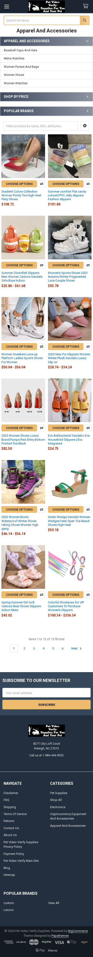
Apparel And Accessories (68, 825)
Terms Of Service (15, 814)
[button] (84, 126)
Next (74, 648)
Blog (7, 868)
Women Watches (15, 83)
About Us (10, 835)
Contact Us (11, 828)
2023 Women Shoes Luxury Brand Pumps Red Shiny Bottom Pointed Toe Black (23, 439)
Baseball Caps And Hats (20, 50)
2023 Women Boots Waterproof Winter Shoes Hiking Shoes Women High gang (19, 522)
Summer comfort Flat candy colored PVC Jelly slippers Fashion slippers (67, 195)
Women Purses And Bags (21, 66)
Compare (41, 183)
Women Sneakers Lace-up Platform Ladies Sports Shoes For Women (22, 358)
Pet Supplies (58, 793)
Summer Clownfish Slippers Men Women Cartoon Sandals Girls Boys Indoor (21, 276)
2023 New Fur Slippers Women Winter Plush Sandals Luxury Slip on (69, 358)
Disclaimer (11, 793)
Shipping (10, 807)
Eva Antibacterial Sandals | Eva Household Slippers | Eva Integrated (69, 439)
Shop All (56, 800)
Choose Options (19, 184)
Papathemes (60, 935)
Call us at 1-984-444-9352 (46, 755)
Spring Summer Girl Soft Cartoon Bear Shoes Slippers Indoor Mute (21, 606)
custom (9, 903)
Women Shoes (14, 75)
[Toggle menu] (6, 6)
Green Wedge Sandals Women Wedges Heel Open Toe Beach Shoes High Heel (69, 521)
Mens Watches (14, 58)
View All (53, 903)
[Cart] (86, 6)
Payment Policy (14, 854)
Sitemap (9, 875)
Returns (9, 821)
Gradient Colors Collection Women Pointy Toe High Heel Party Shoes (21, 195)
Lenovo (9, 910)
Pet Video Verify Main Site (21, 861)
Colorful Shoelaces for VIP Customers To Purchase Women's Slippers (66, 606)
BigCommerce (78, 931)
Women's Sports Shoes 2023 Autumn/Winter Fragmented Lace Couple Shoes (68, 276)
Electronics (57, 807)
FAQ (6, 800)
